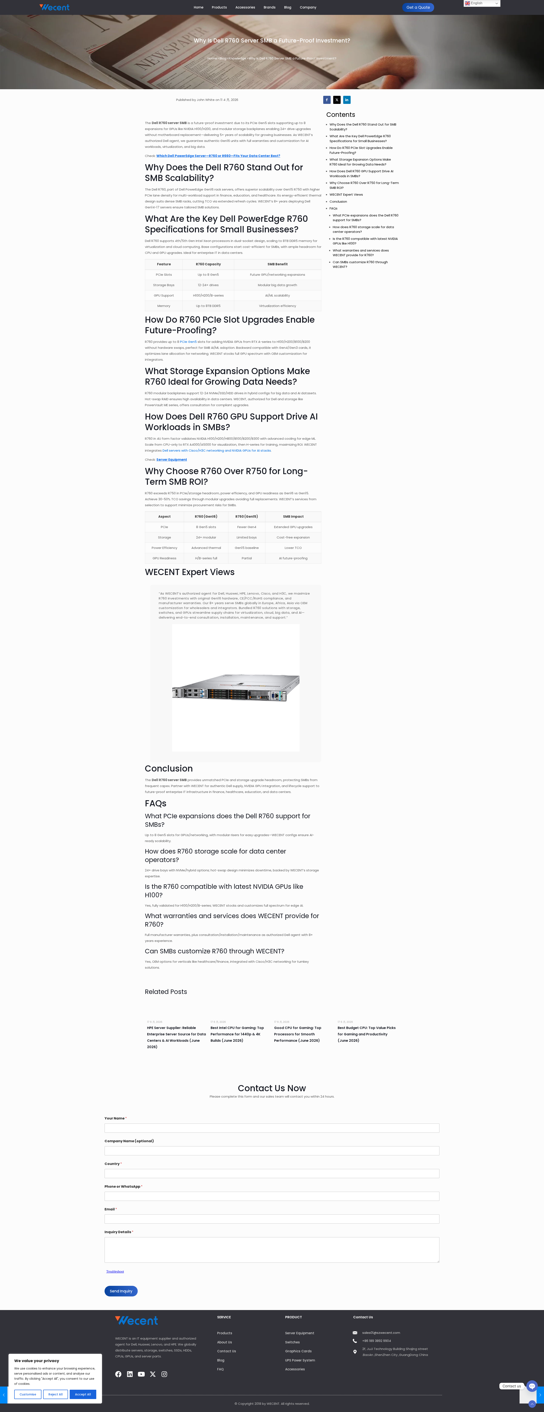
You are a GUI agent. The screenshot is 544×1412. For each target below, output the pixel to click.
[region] (55, 1379)
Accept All (83, 1394)
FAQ (220, 1369)
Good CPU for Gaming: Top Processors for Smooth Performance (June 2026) (297, 1034)
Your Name (116, 1118)
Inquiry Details (119, 1232)
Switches (292, 1342)
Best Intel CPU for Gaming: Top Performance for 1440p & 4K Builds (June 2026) (237, 1034)
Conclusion (338, 201)
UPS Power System (300, 1360)
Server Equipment (171, 459)
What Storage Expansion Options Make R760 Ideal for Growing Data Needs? (360, 162)
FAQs (333, 208)
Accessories (295, 1369)
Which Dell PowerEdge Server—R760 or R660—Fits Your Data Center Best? (218, 156)
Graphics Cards (298, 1351)
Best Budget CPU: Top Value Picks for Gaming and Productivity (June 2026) (367, 1034)
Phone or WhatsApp (124, 1186)
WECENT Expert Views (346, 194)
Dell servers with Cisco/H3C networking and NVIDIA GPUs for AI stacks (217, 450)
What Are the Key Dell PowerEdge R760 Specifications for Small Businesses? (360, 138)
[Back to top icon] (532, 1404)
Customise (28, 1394)
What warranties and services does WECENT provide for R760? (361, 252)
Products (224, 1333)
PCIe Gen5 (188, 341)
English (476, 3)
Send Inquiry (121, 1291)
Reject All (55, 1394)
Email (111, 1209)
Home (212, 58)
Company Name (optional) (129, 1141)
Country (113, 1164)
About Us (224, 1342)
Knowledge (237, 58)
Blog (223, 58)
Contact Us (226, 1351)
